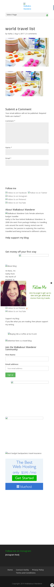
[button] (39, 287)
